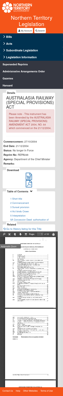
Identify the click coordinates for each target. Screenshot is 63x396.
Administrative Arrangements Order (24, 71)
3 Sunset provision (19, 207)
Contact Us (7, 390)
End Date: (9, 146)
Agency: (8, 159)
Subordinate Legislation (22, 50)
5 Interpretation (18, 215)
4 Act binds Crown (19, 211)
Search (41, 30)
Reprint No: (10, 154)
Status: (8, 150)
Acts (9, 44)
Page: (32, 234)
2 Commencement (19, 203)
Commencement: (14, 141)
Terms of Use (46, 390)
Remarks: (9, 163)
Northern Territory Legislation (31, 21)
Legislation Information (21, 57)
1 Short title (16, 198)
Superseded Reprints (15, 64)
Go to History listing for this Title (23, 229)
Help (18, 390)
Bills (9, 37)
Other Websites (30, 390)
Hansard (8, 85)
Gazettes (8, 78)
